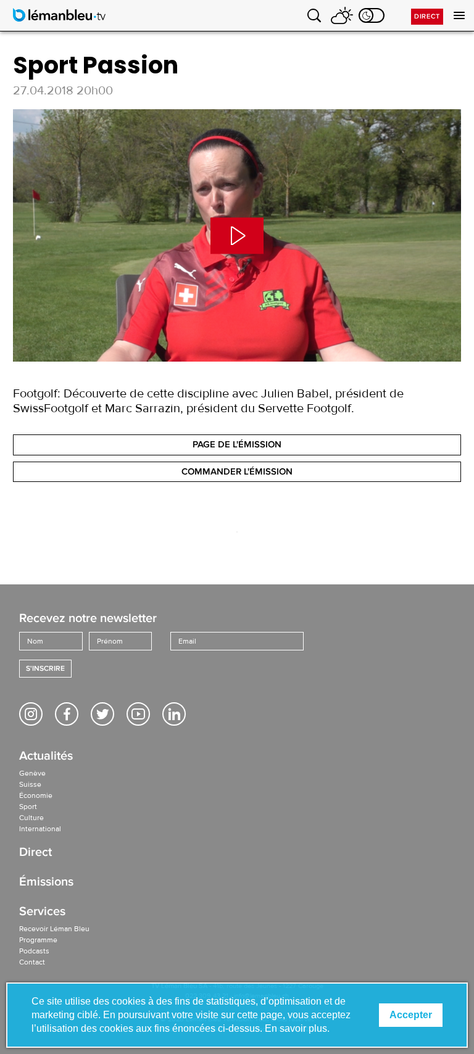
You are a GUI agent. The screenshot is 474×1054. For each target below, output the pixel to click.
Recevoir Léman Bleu (54, 929)
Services (42, 912)
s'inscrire (45, 668)
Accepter (410, 1015)
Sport (28, 806)
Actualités (46, 756)
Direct (427, 16)
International (40, 829)
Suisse (30, 784)
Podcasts (34, 951)
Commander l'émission (237, 471)
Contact (32, 962)
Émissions (46, 882)
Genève (32, 773)
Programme (38, 940)
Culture (31, 818)
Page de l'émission (237, 444)
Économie (35, 795)
